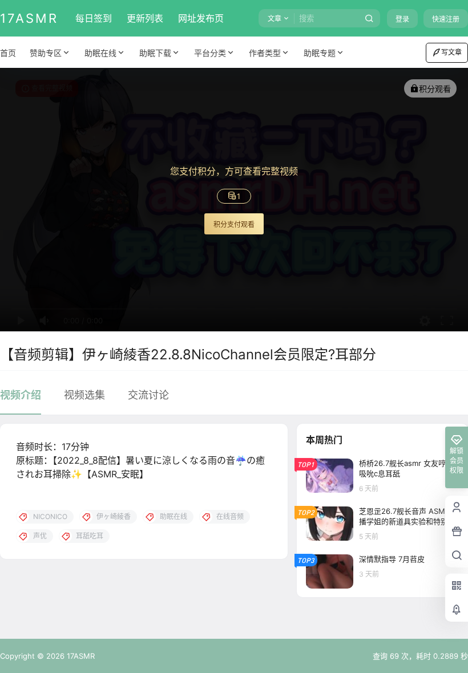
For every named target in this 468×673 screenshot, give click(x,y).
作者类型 (265, 53)
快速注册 (445, 19)
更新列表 (145, 18)
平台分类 (210, 53)
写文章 (451, 52)
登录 (402, 19)
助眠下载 (155, 53)
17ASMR (79, 655)
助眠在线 (100, 53)
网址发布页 (201, 18)
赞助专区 (46, 53)
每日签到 (93, 18)
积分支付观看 (234, 224)
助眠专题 (320, 53)
